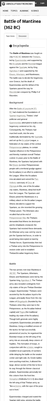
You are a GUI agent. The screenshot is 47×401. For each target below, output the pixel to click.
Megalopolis (22, 301)
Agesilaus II (14, 71)
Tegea (22, 312)
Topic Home (10, 36)
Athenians (20, 74)
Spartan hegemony (17, 116)
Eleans (12, 74)
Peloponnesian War (17, 218)
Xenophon (13, 379)
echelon (30, 347)
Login (42, 3)
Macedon (13, 92)
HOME (5, 11)
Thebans (36, 57)
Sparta (22, 67)
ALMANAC (24, 11)
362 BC (18, 57)
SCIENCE (35, 11)
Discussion (23, 36)
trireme (18, 386)
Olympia (13, 186)
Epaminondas (21, 60)
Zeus (30, 183)
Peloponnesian (15, 147)
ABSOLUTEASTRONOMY (19, 4)
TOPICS (14, 11)
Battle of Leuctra (24, 108)
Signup (34, 3)
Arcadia (15, 64)
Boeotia (31, 64)
